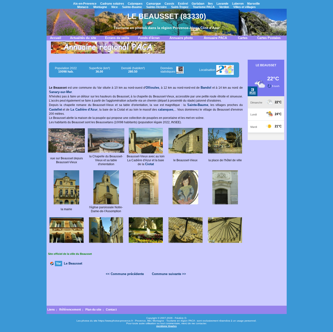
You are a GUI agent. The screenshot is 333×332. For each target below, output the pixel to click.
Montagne (100, 7)
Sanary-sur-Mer (60, 92)
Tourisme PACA (204, 7)
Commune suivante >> (169, 274)
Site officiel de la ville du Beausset (70, 253)
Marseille (253, 3)
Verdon (224, 7)
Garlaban (198, 3)
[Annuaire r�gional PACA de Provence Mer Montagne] (108, 52)
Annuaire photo (181, 38)
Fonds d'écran (149, 38)
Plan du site (93, 309)
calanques (165, 109)
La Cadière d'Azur (84, 109)
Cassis (169, 3)
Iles (210, 3)
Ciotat (149, 164)
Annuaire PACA (215, 38)
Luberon (238, 3)
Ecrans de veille (117, 38)
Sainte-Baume (132, 7)
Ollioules (152, 87)
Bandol (206, 87)
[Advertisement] (146, 292)
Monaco (82, 7)
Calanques (135, 3)
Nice (114, 7)
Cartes (242, 38)
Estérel (183, 3)
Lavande (222, 3)
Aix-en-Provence (85, 3)
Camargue (153, 3)
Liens (51, 309)
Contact (111, 309)
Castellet (55, 109)
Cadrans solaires (112, 3)
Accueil (55, 38)
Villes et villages (244, 7)
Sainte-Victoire (156, 7)
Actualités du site (83, 38)
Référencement (70, 309)
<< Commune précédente (125, 274)
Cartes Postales (269, 38)
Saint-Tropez (179, 7)
